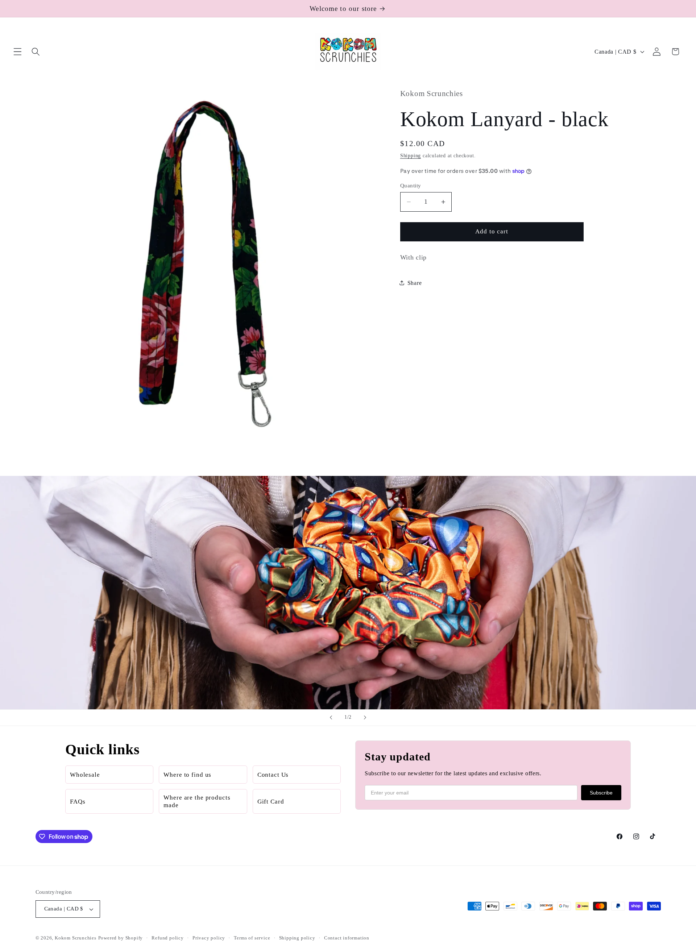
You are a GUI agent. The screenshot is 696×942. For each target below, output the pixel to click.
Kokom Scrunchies (75, 938)
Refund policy (167, 938)
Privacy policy (208, 938)
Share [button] (414, 282)
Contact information (346, 938)
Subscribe (601, 793)
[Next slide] (365, 718)
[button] (17, 51)
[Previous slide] (331, 718)
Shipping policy (297, 938)
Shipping (410, 155)
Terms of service (252, 938)
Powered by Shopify (120, 938)
